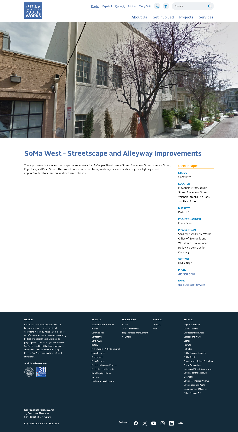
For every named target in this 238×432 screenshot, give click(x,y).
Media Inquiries (98, 353)
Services (206, 17)
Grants (125, 325)
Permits (187, 345)
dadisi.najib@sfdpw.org (191, 285)
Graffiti (187, 341)
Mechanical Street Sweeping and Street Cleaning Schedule (198, 371)
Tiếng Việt (145, 6)
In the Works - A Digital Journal (105, 349)
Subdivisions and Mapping (195, 389)
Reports (95, 378)
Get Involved (163, 17)
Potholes (188, 349)
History (94, 345)
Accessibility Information (102, 325)
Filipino (132, 6)
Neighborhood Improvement (135, 333)
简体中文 (120, 6)
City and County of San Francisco (41, 424)
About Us (139, 17)
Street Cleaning (191, 329)
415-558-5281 (186, 274)
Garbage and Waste (192, 337)
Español (107, 6)
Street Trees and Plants (194, 385)
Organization (97, 357)
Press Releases (98, 361)
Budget (94, 329)
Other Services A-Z (192, 393)
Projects (186, 17)
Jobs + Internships (130, 329)
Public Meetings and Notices (104, 365)
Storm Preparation (192, 365)
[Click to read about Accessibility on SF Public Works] (166, 8)
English (95, 6)
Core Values (96, 341)
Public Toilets (190, 357)
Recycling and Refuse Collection (198, 361)
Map (155, 329)
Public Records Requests (102, 369)
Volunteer (126, 337)
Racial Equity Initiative (101, 373)
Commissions (97, 333)
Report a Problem (192, 325)
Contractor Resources (194, 333)
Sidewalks (188, 377)
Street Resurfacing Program (196, 381)
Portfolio (157, 325)
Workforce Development (102, 382)
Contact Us (96, 337)
